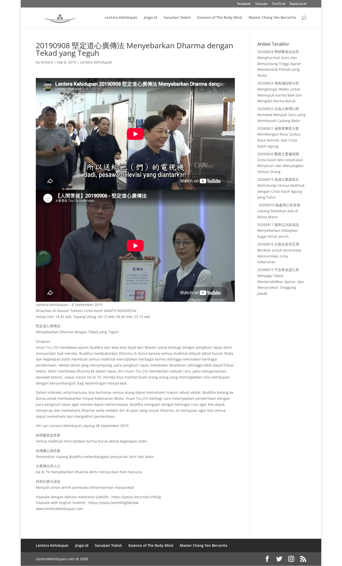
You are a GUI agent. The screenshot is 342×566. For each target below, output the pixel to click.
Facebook (244, 4)
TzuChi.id (278, 4)
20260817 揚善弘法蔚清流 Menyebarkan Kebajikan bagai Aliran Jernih (278, 230)
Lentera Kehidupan (121, 18)
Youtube (261, 4)
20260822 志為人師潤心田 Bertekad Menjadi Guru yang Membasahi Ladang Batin (281, 114)
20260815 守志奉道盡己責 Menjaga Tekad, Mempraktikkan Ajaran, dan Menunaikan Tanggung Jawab (280, 281)
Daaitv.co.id (298, 4)
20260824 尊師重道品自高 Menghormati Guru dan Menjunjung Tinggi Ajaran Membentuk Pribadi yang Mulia (279, 63)
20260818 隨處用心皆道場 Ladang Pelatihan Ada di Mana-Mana (278, 210)
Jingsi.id (150, 18)
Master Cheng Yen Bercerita (272, 18)
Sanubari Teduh (177, 18)
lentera (47, 62)
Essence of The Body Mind (219, 18)
